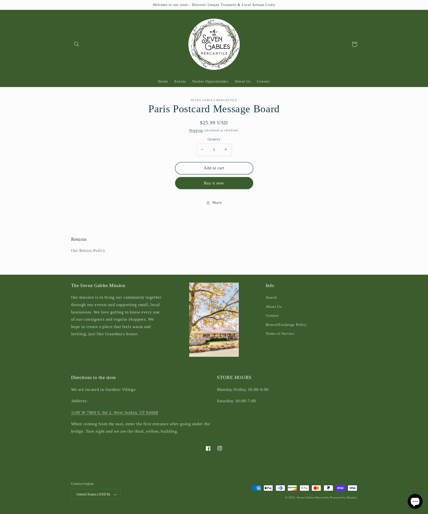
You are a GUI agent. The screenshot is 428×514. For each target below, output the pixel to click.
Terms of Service (280, 333)
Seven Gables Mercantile (313, 497)
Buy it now (214, 183)
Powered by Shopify (343, 497)
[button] (76, 44)
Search (271, 297)
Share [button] (217, 202)
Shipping (196, 130)
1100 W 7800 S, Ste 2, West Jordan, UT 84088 (114, 412)
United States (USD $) (93, 494)
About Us (274, 307)
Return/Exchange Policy (286, 325)
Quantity (214, 139)
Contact (272, 315)
